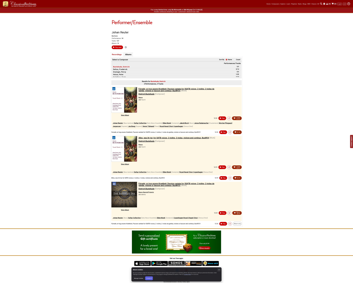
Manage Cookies (138, 278)
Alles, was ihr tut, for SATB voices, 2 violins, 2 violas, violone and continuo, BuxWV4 (174, 138)
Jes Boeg (131, 126)
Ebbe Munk (167, 123)
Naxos (141, 97)
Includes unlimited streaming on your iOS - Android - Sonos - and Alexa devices (176, 11)
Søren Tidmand (148, 126)
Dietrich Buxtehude (146, 94)
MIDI (309, 4)
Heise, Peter (118, 74)
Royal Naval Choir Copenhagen (171, 126)
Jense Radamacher (201, 123)
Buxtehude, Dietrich (121, 67)
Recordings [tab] (117, 54)
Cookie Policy (187, 274)
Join (344, 4)
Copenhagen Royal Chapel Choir (186, 218)
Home (269, 4)
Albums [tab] (128, 54)
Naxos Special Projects (146, 192)
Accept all (149, 278)
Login (339, 4)
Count (238, 59)
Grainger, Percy (119, 72)
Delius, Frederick (120, 69)
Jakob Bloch (184, 123)
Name (230, 59)
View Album (125, 115)
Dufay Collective (140, 123)
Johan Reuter (118, 123)
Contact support (351, 141)
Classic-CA (315, 4)
